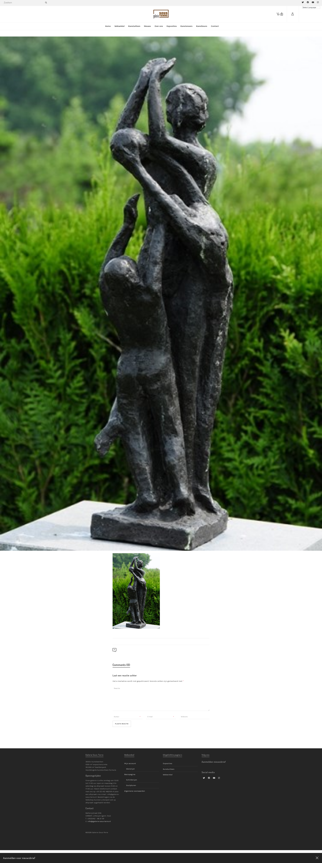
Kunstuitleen (168, 769)
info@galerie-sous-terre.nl (99, 821)
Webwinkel (168, 775)
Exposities (167, 763)
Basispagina (129, 774)
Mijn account (130, 763)
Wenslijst (130, 769)
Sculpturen (131, 785)
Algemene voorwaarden (134, 791)
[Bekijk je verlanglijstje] (281, 14)
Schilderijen (131, 780)
